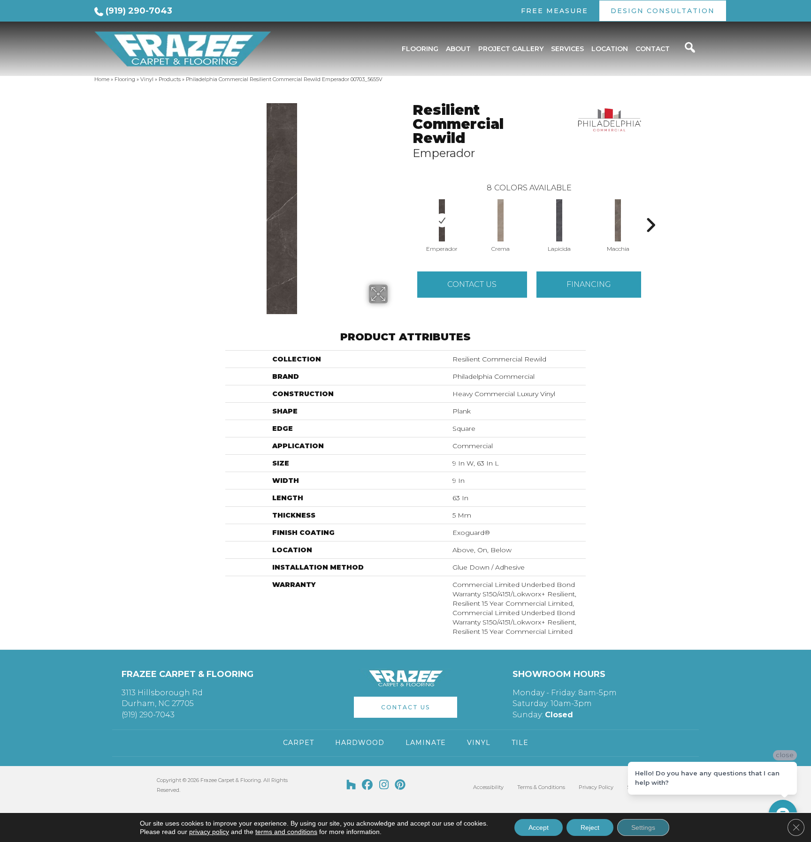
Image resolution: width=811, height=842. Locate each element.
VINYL (478, 742)
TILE (520, 742)
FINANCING (588, 284)
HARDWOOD (359, 742)
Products (170, 79)
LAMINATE (426, 742)
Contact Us (472, 284)
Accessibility (488, 787)
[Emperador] (441, 220)
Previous (408, 211)
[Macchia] (617, 220)
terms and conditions (286, 831)
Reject (590, 827)
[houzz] (351, 785)
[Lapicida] (559, 220)
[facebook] (368, 785)
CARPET (298, 742)
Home (101, 79)
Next (650, 211)
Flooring (125, 79)
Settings (643, 827)
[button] (405, 707)
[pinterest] (400, 785)
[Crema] (500, 220)
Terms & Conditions (541, 787)
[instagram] (384, 785)
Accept (538, 827)
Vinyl (146, 79)
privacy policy (209, 831)
